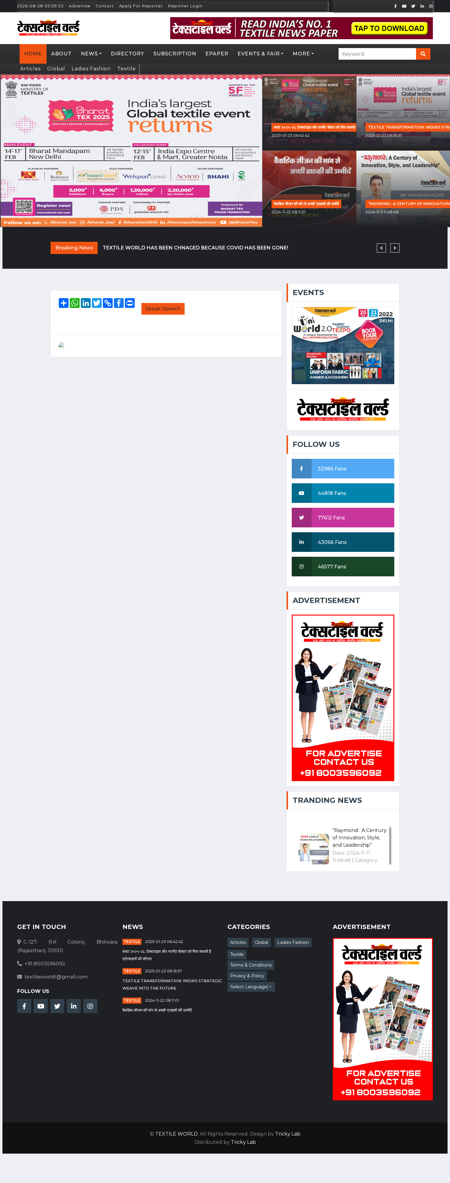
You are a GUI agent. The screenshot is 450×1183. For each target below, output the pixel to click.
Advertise (80, 6)
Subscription (174, 54)
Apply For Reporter (141, 6)
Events (308, 292)
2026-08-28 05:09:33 (40, 6)
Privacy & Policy (247, 976)
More (301, 54)
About (61, 54)
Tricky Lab (287, 1134)
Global (56, 69)
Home (33, 54)
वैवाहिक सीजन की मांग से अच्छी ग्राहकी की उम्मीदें (306, 203)
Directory (127, 54)
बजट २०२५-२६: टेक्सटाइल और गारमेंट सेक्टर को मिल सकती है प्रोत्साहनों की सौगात (330, 127)
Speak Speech (163, 309)
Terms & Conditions (251, 965)
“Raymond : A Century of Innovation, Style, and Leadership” (359, 821)
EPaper (216, 54)
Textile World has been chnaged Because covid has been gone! (195, 248)
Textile (126, 69)
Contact (105, 6)
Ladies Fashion (91, 69)
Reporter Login (185, 6)
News (89, 54)
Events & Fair (259, 54)
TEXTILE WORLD (176, 1134)
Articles (30, 69)
